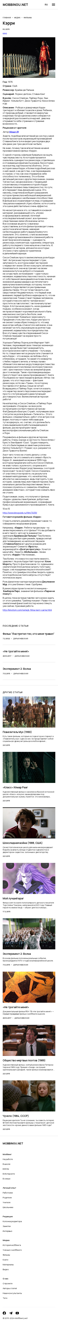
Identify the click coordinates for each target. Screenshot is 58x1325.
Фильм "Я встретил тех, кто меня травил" (28, 634)
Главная (7, 17)
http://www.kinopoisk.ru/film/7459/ (20, 512)
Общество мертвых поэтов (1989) (24, 1060)
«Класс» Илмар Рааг (15, 787)
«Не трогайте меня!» (16, 651)
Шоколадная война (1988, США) (23, 843)
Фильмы (28, 17)
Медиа (17, 17)
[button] (53, 4)
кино (5, 33)
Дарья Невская (20, 638)
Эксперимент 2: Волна (17, 669)
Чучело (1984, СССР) (16, 1116)
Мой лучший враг (13, 898)
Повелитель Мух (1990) (17, 732)
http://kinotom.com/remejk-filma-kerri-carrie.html (27, 610)
